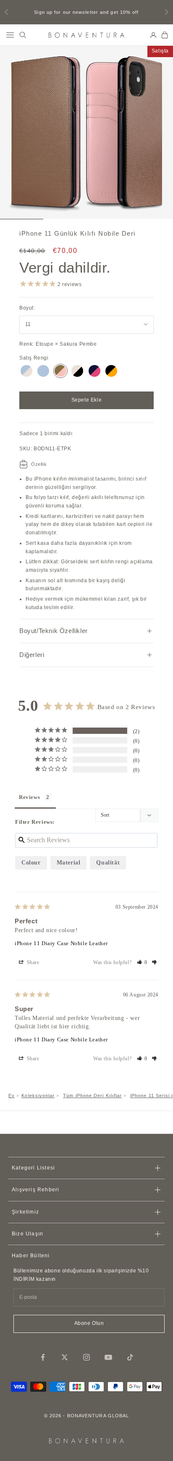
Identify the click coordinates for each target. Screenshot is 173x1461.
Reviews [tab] (29, 797)
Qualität (108, 862)
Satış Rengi (34, 358)
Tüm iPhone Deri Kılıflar (92, 1095)
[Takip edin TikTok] (130, 1357)
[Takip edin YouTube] (108, 1357)
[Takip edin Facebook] (43, 1357)
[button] (142, 962)
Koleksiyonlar (38, 1095)
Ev (11, 1095)
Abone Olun (89, 1323)
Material (69, 862)
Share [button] (32, 962)
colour (31, 862)
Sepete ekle (86, 400)
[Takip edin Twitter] (64, 1357)
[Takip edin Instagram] (86, 1357)
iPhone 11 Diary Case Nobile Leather (61, 943)
